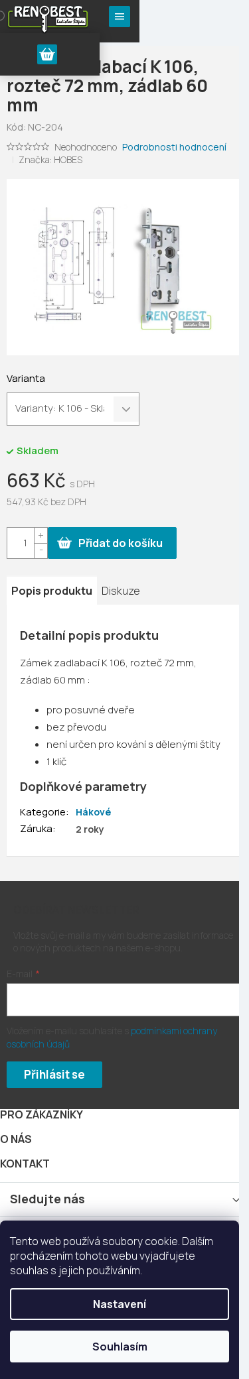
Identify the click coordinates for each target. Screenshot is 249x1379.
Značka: (50, 159)
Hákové (93, 812)
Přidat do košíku (120, 543)
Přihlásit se (54, 1074)
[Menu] (119, 16)
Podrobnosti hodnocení (174, 147)
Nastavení (119, 1304)
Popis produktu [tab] (51, 590)
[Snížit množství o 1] (40, 550)
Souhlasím (119, 1346)
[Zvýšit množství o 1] (40, 535)
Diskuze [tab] (121, 590)
